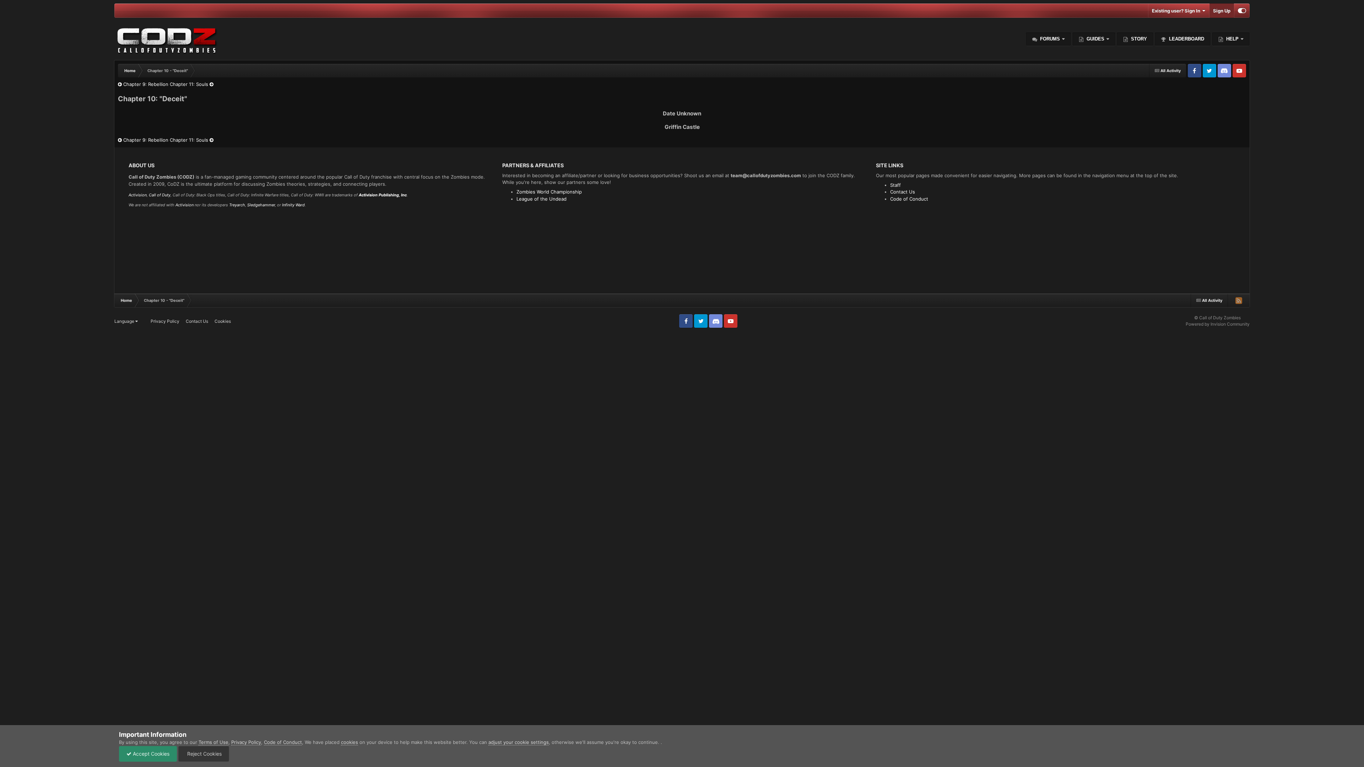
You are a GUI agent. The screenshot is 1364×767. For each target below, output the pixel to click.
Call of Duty (159, 194)
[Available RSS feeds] (1239, 300)
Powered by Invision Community (1218, 324)
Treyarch (237, 204)
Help (1232, 39)
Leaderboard (1186, 39)
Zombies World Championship (549, 192)
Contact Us (902, 192)
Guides (1095, 39)
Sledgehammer (261, 204)
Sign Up (1221, 10)
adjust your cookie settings (518, 742)
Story (1138, 39)
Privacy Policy (165, 321)
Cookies (223, 321)
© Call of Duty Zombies (1217, 317)
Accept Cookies (150, 754)
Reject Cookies (204, 754)
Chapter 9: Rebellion (145, 84)
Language (124, 321)
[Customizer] (1242, 11)
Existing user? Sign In (1177, 10)
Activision (138, 194)
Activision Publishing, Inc (383, 194)
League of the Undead (541, 199)
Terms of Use (213, 742)
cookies (349, 742)
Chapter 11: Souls (190, 84)
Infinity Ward (293, 204)
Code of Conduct (909, 199)
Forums (1049, 39)
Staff (895, 185)
